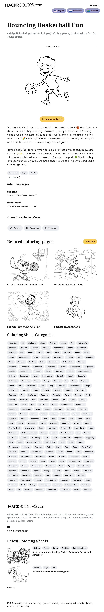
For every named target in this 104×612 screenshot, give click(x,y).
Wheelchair (52, 489)
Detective (13, 381)
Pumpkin (49, 452)
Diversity (57, 381)
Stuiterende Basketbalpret (22, 206)
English (61, 11)
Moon (41, 428)
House (43, 414)
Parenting (36, 437)
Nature (43, 433)
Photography (50, 442)
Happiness (13, 409)
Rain (79, 452)
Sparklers (12, 471)
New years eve (66, 433)
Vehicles (85, 485)
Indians (24, 419)
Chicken (81, 362)
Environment (75, 385)
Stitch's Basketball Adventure (25, 284)
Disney (46, 381)
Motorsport (65, 428)
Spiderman (25, 471)
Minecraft (66, 423)
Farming (57, 390)
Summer (38, 475)
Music (91, 428)
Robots (62, 456)
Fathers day (80, 390)
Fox (33, 400)
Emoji (51, 385)
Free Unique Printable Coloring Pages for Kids (33, 603)
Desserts (81, 376)
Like (71, 419)
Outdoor (24, 437)
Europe (87, 385)
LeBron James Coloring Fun (23, 326)
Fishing (67, 395)
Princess (24, 452)
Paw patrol (66, 437)
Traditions (77, 480)
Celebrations (68, 362)
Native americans (29, 433)
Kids (45, 419)
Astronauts (82, 343)
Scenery (12, 461)
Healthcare (26, 409)
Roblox (51, 456)
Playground (13, 447)
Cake (79, 357)
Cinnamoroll (75, 367)
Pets (11, 442)
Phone (20, 442)
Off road (12, 437)
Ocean (86, 433)
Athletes (12, 348)
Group (54, 404)
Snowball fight (74, 461)
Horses (33, 414)
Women (87, 489)
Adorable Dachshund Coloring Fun (50, 571)
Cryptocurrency (84, 371)
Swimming (69, 475)
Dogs (74, 381)
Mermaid (53, 423)
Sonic (61, 466)
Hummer (65, 414)
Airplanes (32, 343)
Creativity (59, 371)
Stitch (76, 471)
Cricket (70, 371)
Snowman (89, 461)
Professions (36, 452)
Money (87, 423)
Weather (28, 489)
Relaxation (40, 456)
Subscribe (26, 475)
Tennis (38, 480)
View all (89, 241)
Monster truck (14, 428)
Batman (12, 352)
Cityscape (89, 367)
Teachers (12, 480)
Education (31, 385)
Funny (72, 400)
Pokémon (38, 447)
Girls (32, 404)
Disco (36, 381)
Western (39, 489)
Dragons (84, 381)
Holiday (12, 414)
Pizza (71, 442)
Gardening (13, 404)
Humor (75, 414)
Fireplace (44, 395)
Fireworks (56, 395)
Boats (11, 357)
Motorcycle (52, 428)
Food (88, 395)
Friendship (44, 400)
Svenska (94, 11)
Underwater (44, 485)
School (22, 461)
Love (88, 419)
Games (82, 400)
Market (20, 423)
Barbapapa (58, 348)
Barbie (70, 348)
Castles (32, 362)
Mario (11, 423)
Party (55, 437)
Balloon (35, 348)
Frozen (55, 400)
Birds (57, 352)
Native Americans (79, 548)
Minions (77, 423)
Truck (23, 485)
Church (63, 367)
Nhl (78, 433)
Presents (12, 452)
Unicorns (57, 485)
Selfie (43, 461)
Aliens (42, 343)
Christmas (51, 367)
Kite (53, 419)
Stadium (57, 471)
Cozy (48, 371)
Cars (11, 362)
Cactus (70, 357)
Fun (64, 400)
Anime (63, 343)
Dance (35, 376)
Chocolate (37, 367)
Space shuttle (83, 466)
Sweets (57, 475)
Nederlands (77, 11)
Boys (24, 173)
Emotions (61, 385)
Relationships (26, 456)
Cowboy (38, 371)
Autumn (24, 348)
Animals (53, 343)
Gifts (24, 404)
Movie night (79, 428)
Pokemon (26, 447)
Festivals (12, 395)
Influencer (35, 419)
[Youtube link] (8, 527)
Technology (26, 480)
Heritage (70, 409)
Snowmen (13, 466)
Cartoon (21, 362)
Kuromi (62, 419)
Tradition (64, 480)
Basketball (13, 173)
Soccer (24, 466)
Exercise (25, 390)
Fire (22, 395)
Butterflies (58, 357)
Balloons (46, 348)
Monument (29, 428)
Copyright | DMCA (85, 603)
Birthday (67, 352)
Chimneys (25, 367)
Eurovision (13, 390)
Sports (33, 173)
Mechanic (32, 423)
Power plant (86, 447)
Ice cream (87, 414)
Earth (21, 385)
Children (12, 367)
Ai (23, 343)
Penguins (78, 437)
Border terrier (24, 357)
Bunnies (45, 357)
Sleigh (52, 461)
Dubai (11, 385)
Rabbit (69, 452)
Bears (40, 352)
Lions (80, 419)
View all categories (18, 530)
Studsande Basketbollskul (21, 195)
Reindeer (12, 456)
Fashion (68, 390)
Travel (87, 480)
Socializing (50, 466)
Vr (19, 489)
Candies (89, 357)
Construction (25, 371)
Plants (80, 442)
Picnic (62, 442)
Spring (46, 471)
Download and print (52, 119)
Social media (36, 466)
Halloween (80, 404)
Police (49, 447)
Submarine (13, 475)
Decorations (47, 376)
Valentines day (71, 485)
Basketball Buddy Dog (67, 326)
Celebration (53, 362)
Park (46, 437)
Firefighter (32, 395)
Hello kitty (59, 409)
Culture (12, 376)
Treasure (12, 485)
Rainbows (89, 452)
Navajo (53, 433)
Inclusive (12, 419)
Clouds (12, 371)
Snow (62, 461)
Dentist (60, 376)
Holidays (23, 414)
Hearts (47, 409)
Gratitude (43, 404)
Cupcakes (24, 376)
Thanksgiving (51, 480)
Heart (38, 409)
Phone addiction (33, 442)
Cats (42, 362)
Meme (43, 423)
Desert (70, 376)
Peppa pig (90, 437)
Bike (48, 352)
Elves (42, 385)
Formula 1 (24, 400)
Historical (82, 409)
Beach (30, 352)
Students (87, 471)
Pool (66, 447)
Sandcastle (74, 456)
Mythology (13, 433)
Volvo (11, 489)
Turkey (32, 485)
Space (70, 466)
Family (35, 390)
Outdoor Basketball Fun (68, 284)
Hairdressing (66, 404)
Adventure (13, 343)
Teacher (81, 475)
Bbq (21, 352)
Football (12, 400)
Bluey (77, 352)
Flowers (78, 395)
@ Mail (73, 603)
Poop (75, 447)
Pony (58, 447)
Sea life (33, 461)
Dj (66, 381)
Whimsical (65, 489)
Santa (85, 456)
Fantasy (46, 390)
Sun (47, 475)
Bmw (86, 352)
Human (54, 414)
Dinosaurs (26, 381)
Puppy (60, 452)
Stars (67, 471)
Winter (77, 489)
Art (72, 343)
